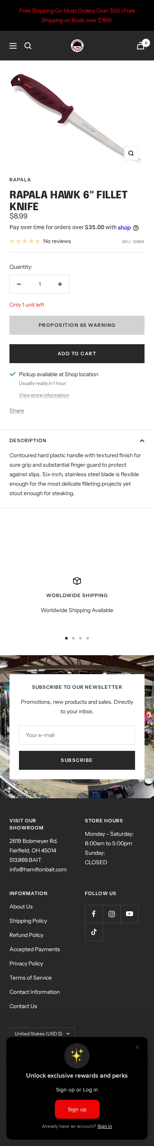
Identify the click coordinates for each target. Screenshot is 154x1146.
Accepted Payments (34, 949)
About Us (21, 906)
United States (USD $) (38, 1034)
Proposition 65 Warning (77, 325)
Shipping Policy (28, 920)
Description (28, 440)
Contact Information (34, 991)
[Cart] (141, 45)
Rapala (20, 180)
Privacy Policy (26, 963)
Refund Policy (26, 935)
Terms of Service (30, 977)
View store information (44, 395)
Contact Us (23, 1006)
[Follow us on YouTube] (129, 914)
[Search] (28, 45)
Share (16, 410)
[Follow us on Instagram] (111, 914)
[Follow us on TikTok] (94, 932)
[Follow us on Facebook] (94, 914)
